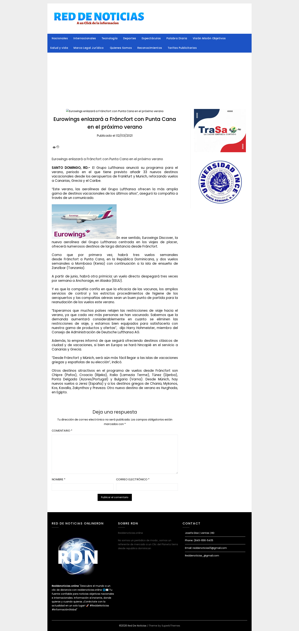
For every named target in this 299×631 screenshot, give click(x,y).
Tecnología (110, 38)
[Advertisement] (149, 78)
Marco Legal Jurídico (89, 48)
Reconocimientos (149, 48)
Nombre (58, 479)
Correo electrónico (133, 479)
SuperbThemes (171, 625)
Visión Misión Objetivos (209, 38)
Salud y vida (59, 48)
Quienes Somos (121, 48)
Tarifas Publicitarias (182, 48)
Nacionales (60, 38)
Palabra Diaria (176, 38)
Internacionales (84, 38)
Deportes (129, 38)
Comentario (62, 431)
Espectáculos (151, 38)
